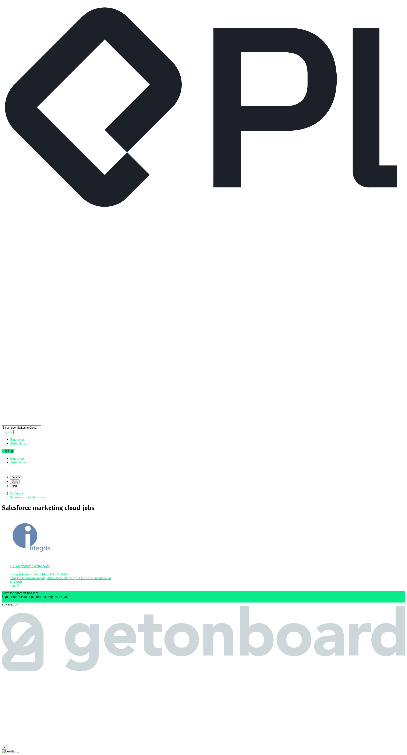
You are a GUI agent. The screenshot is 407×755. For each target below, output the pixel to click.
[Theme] (3, 470)
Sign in (7, 432)
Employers (17, 439)
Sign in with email (14, 600)
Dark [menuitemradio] (15, 486)
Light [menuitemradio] (15, 481)
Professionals (19, 443)
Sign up (8, 451)
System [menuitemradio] (16, 477)
